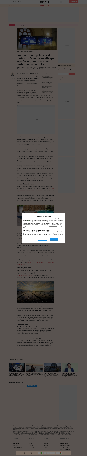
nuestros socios (41, 218)
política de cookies (53, 226)
